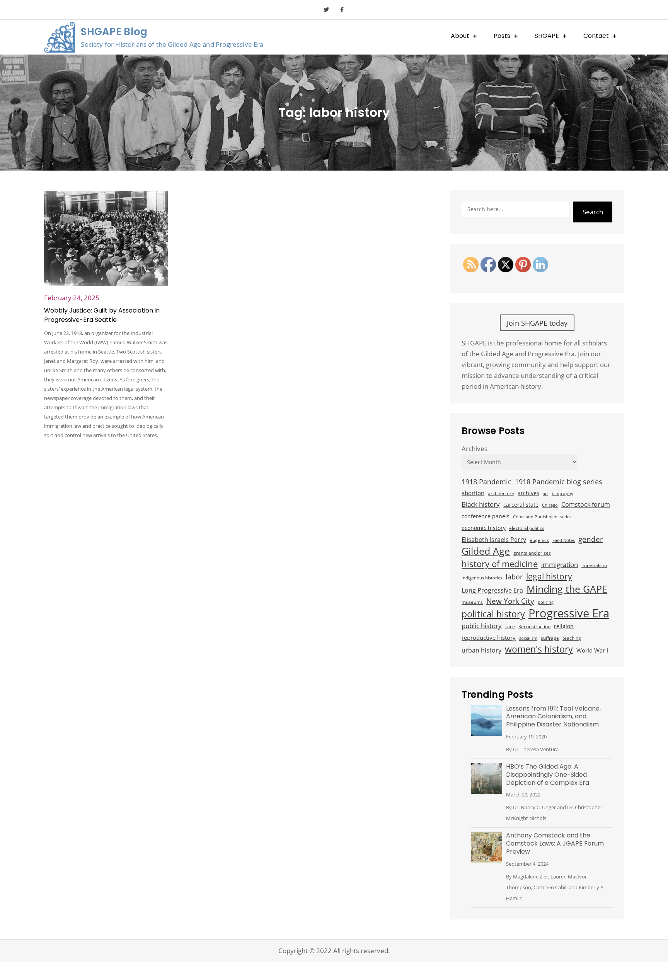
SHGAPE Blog (114, 32)
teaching (571, 638)
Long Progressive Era (492, 590)
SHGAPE (547, 35)
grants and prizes (532, 553)
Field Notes (563, 540)
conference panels (486, 516)
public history (482, 625)
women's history (539, 649)
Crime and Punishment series (542, 516)
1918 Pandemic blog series (558, 481)
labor (514, 576)
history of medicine (500, 564)
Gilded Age (486, 551)
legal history (549, 576)
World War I (592, 650)
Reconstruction (534, 626)
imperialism (594, 565)
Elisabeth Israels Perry (494, 539)
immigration (559, 564)
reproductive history (489, 637)
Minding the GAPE (567, 588)
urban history (481, 650)
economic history (484, 527)
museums (472, 602)
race (510, 626)
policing (546, 602)
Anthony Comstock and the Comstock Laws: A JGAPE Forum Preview (555, 843)
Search (593, 211)
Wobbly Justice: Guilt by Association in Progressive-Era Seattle (102, 315)
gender (590, 539)
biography (562, 493)
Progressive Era (568, 613)
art (545, 493)
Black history (481, 504)
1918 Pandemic (486, 481)
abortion (473, 493)
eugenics (539, 540)
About (460, 35)
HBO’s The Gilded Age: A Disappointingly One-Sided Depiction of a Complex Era (547, 774)
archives (528, 493)
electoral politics (526, 528)
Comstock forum (585, 504)
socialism (528, 638)
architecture (501, 493)
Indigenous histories (482, 578)
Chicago (550, 505)
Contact (596, 35)
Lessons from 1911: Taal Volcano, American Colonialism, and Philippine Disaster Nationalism (553, 716)
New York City (510, 601)
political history (493, 613)
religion (564, 626)
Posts (502, 35)
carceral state (520, 504)
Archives (474, 448)
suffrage (550, 638)
